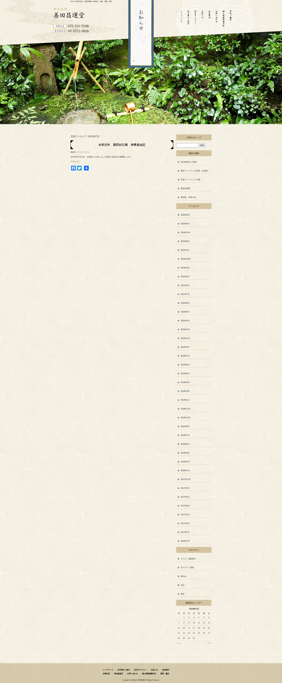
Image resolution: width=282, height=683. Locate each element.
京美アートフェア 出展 (190, 179)
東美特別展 (185, 188)
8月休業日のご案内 (189, 162)
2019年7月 (185, 356)
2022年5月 (185, 285)
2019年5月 (185, 373)
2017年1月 (185, 532)
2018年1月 (185, 470)
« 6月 (178, 643)
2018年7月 (185, 435)
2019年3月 (185, 391)
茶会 (182, 594)
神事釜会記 (75, 161)
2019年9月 (185, 347)
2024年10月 (186, 232)
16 (189, 628)
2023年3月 (185, 268)
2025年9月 (185, 224)
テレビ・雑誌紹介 (188, 559)
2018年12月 (186, 409)
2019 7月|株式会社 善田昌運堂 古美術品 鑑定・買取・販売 (91, 1)
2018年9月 (185, 426)
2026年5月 (185, 215)
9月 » (209, 643)
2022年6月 (185, 276)
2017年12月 (186, 479)
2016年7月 (185, 541)
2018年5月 (185, 444)
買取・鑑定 (230, 18)
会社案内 (209, 18)
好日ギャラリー (195, 18)
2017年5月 (185, 497)
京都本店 (106, 674)
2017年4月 (185, 506)
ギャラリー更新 (187, 567)
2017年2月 (185, 523)
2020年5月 (185, 312)
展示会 (183, 576)
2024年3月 (185, 250)
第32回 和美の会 (189, 197)
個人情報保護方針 (223, 18)
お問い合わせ (216, 18)
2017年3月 (185, 514)
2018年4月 (185, 453)
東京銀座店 (118, 674)
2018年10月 (186, 417)
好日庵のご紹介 (188, 18)
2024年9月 (185, 241)
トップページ (181, 18)
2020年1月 (185, 338)
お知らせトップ (194, 137)
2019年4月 (185, 382)
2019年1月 (185, 400)
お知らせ (202, 18)
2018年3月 (185, 462)
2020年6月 (185, 303)
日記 (182, 585)
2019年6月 (185, 365)
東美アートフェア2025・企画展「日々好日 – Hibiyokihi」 (196, 171)
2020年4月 (185, 321)
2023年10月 (186, 259)
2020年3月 (185, 329)
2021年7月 (185, 294)
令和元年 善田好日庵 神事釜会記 (121, 144)
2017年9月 (185, 488)
